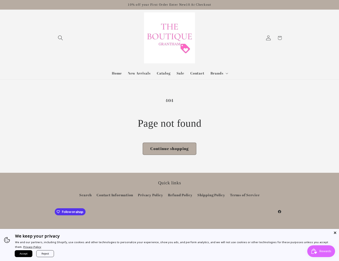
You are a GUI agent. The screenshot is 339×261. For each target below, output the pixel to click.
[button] (60, 38)
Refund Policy (180, 195)
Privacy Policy (150, 195)
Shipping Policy (211, 195)
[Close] (335, 233)
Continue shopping (169, 148)
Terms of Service (245, 195)
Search (85, 195)
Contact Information (115, 195)
